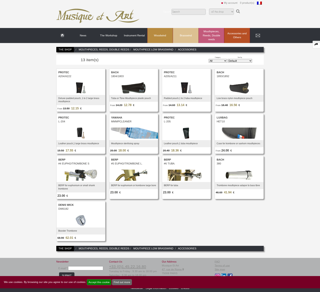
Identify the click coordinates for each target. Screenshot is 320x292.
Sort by (240, 57)
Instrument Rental (134, 35)
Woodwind (160, 35)
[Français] (259, 2)
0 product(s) (247, 2)
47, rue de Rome (172, 269)
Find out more (122, 282)
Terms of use (222, 265)
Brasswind (186, 35)
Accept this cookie (99, 282)
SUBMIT (67, 275)
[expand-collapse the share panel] (316, 44)
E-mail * (62, 268)
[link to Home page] (62, 35)
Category (218, 57)
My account (230, 2)
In (207, 12)
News (83, 35)
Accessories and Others (237, 35)
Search (167, 12)
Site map (220, 269)
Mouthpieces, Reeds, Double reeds (211, 35)
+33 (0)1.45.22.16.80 (127, 266)
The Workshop (108, 35)
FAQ (217, 261)
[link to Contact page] (258, 35)
